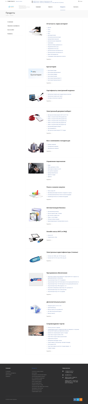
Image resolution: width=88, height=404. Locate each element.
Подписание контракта (53, 338)
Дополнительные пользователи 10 (55, 52)
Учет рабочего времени (53, 170)
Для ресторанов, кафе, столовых (55, 213)
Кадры (49, 165)
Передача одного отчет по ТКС (54, 305)
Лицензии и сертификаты (13, 25)
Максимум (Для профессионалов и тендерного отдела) (60, 192)
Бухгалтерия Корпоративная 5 (54, 72)
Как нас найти (10, 29)
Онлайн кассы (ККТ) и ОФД (57, 231)
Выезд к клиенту (51, 313)
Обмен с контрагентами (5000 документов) (57, 116)
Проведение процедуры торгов (55, 340)
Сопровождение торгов (55, 324)
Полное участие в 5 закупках (54, 327)
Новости (50, 6)
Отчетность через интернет (57, 24)
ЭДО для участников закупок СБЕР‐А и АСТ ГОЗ (58, 114)
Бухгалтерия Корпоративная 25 (54, 80)
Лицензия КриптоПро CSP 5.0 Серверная (56, 280)
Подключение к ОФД (52, 237)
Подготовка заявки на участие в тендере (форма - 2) (59, 346)
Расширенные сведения (53, 146)
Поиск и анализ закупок (56, 187)
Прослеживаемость (52, 128)
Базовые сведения (52, 144)
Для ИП (49, 27)
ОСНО (49, 31)
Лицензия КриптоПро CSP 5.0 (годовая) (56, 291)
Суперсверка (50, 42)
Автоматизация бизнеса (56, 208)
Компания (38, 6)
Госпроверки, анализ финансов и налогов (57, 56)
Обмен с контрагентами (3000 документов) (57, 118)
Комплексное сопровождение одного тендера (58, 332)
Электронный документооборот (59, 111)
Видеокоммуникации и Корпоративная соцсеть (58, 221)
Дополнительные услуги (56, 302)
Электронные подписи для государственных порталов (59, 94)
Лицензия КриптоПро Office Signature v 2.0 (57, 285)
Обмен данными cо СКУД (53, 167)
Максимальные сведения (53, 148)
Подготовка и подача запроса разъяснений (57, 336)
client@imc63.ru (68, 375)
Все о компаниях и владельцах (58, 141)
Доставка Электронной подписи (54, 311)
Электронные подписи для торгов (55, 96)
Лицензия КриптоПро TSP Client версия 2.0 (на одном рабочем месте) (63, 283)
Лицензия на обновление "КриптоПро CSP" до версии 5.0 (60, 287)
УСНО (49, 29)
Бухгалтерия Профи (52, 70)
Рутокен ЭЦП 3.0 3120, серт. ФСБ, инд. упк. (57, 257)
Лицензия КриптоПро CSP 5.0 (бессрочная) (57, 289)
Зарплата (50, 176)
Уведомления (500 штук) (53, 46)
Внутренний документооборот (54, 126)
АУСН (49, 33)
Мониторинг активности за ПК (54, 169)
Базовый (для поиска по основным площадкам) (58, 196)
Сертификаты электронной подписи (61, 90)
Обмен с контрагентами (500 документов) (57, 122)
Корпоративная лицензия (53, 39)
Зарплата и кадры (51, 174)
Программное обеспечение (57, 273)
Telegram (77, 399)
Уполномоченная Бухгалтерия (54, 37)
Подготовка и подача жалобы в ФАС (55, 334)
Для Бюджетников (52, 35)
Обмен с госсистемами (52, 217)
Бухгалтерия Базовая (52, 76)
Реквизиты (10, 33)
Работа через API (51, 190)
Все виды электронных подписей (55, 98)
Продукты (62, 6)
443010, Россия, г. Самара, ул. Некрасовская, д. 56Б (42, 1)
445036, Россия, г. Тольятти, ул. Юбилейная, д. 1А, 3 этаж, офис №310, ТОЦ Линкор (48, 2)
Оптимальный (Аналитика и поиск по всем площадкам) (59, 194)
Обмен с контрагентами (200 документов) (57, 124)
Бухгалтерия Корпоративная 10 (54, 78)
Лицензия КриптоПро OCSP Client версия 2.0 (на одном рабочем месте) (63, 281)
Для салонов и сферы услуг (53, 215)
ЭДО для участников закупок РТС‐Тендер (57, 130)
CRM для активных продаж (53, 219)
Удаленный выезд (52, 307)
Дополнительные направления (54, 41)
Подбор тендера (51, 348)
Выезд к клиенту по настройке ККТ (55, 309)
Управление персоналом (56, 161)
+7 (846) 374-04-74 (69, 371)
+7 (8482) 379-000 (69, 372)
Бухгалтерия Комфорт (52, 74)
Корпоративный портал (53, 172)
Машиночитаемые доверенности (55, 44)
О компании (10, 21)
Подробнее (49, 59)
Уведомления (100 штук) (53, 48)
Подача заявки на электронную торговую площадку (59, 342)
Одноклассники (80, 399)
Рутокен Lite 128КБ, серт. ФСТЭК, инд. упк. (57, 255)
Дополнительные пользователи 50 (55, 50)
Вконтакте (74, 399)
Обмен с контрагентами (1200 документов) (57, 120)
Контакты (76, 6)
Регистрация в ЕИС (52, 344)
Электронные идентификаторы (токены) (62, 252)
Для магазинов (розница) (53, 211)
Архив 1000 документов (53, 54)
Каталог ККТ (50, 235)
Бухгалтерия (51, 67)
